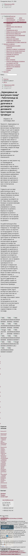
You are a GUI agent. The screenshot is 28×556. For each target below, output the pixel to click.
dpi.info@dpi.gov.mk (8, 500)
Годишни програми (12, 39)
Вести (8, 58)
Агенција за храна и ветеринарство (4, 481)
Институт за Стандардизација (4, 457)
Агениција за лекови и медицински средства (3, 477)
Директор (9, 23)
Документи (22, 21)
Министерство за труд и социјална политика (4, 449)
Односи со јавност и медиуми (15, 49)
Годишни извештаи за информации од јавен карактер (16, 41)
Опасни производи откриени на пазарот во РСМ (15, 62)
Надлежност (10, 18)
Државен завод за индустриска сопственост (3, 468)
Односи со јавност (9, 44)
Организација (10, 20)
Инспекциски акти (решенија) (15, 35)
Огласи (8, 70)
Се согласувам (4, 551)
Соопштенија (10, 56)
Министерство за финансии (4, 438)
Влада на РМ (3, 431)
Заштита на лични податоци (15, 51)
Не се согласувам (13, 551)
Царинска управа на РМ (3, 452)
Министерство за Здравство (4, 444)
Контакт (6, 72)
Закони (8, 25)
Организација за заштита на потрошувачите (4, 486)
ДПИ (20, 18)
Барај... (2, 74)
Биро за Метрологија (3, 455)
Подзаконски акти (12, 30)
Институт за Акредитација (3, 460)
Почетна (12, 16)
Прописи (22, 20)
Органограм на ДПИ (12, 21)
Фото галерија (10, 59)
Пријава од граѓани (12, 54)
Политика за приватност (14, 53)
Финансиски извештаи (13, 33)
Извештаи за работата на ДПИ (16, 32)
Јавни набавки (10, 37)
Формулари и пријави (13, 65)
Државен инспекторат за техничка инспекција (3, 463)
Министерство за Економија (4, 434)
